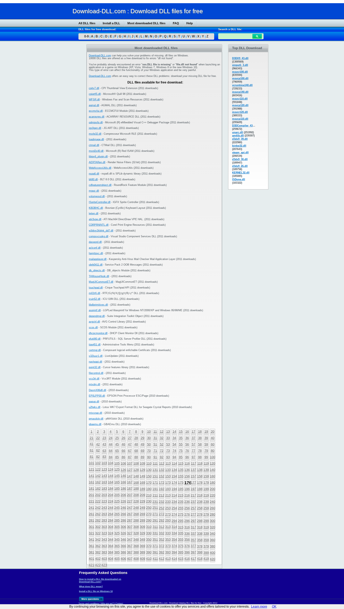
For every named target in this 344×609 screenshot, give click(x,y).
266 (123, 514)
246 (123, 507)
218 (199, 495)
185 (117, 488)
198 (199, 489)
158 (199, 476)
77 (193, 450)
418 (199, 558)
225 (117, 501)
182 (98, 488)
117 (193, 463)
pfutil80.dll (95, 338)
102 (98, 463)
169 (142, 482)
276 (187, 514)
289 (142, 520)
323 (104, 533)
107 (129, 463)
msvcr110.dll (240, 98)
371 (155, 546)
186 (123, 488)
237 (193, 501)
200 (212, 489)
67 (130, 450)
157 (193, 476)
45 (117, 444)
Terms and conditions (88, 603)
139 (206, 470)
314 (174, 527)
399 (206, 552)
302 (98, 527)
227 (129, 501)
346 (123, 539)
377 (193, 546)
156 (187, 476)
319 (206, 527)
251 (155, 507)
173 (168, 482)
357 (193, 540)
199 (206, 489)
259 (206, 508)
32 (161, 438)
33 (168, 438)
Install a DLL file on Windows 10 (96, 591)
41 (91, 444)
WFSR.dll (94, 99)
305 (117, 527)
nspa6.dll (94, 173)
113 (168, 463)
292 (161, 520)
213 (168, 495)
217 (193, 495)
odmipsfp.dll (96, 122)
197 (193, 489)
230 (148, 501)
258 (199, 508)
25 (117, 438)
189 (142, 489)
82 (98, 456)
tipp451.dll (95, 344)
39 (206, 438)
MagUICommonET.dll (101, 281)
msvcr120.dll (240, 112)
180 (212, 482)
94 (174, 457)
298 (199, 521)
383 (104, 552)
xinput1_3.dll (240, 65)
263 (104, 514)
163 (104, 482)
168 (136, 482)
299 (206, 521)
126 (123, 470)
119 (206, 463)
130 (148, 470)
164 (110, 482)
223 (104, 501)
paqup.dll (94, 401)
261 (91, 514)
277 (193, 514)
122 (98, 469)
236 (187, 501)
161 (91, 482)
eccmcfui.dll (96, 110)
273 (168, 514)
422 (98, 565)
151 (155, 476)
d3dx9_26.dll (240, 166)
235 (180, 501)
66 (123, 450)
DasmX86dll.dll (97, 390)
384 (110, 552)
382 (98, 552)
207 (129, 495)
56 (187, 444)
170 (148, 482)
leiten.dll (93, 213)
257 (193, 508)
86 (123, 457)
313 (168, 527)
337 (193, 533)
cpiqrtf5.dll (95, 93)
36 (187, 438)
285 (117, 520)
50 (149, 444)
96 (187, 457)
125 (117, 469)
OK (274, 606)
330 (148, 533)
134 (174, 470)
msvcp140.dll (240, 91)
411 (155, 558)
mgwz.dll (94, 190)
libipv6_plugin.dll (98, 156)
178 (199, 482)
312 (161, 527)
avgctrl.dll (94, 321)
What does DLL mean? (91, 586)
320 (212, 527)
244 (110, 507)
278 (199, 514)
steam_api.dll (240, 152)
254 (174, 508)
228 (136, 501)
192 (161, 489)
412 (161, 558)
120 (212, 463)
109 (142, 463)
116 (187, 463)
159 (206, 476)
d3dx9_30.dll (240, 159)
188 (136, 488)
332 (161, 533)
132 (161, 470)
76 (187, 450)
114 (174, 463)
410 (148, 558)
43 (104, 444)
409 (142, 558)
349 (142, 539)
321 (91, 533)
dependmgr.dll (97, 316)
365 (117, 546)
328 (136, 533)
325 (117, 533)
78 (200, 450)
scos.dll (93, 327)
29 (142, 438)
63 (104, 450)
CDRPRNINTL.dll (98, 224)
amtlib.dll (238, 135)
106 (123, 463)
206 (123, 495)
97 (193, 457)
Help (189, 23)
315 (180, 527)
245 (117, 507)
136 (187, 470)
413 (168, 558)
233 (168, 501)
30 (149, 438)
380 (212, 546)
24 (110, 438)
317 (193, 527)
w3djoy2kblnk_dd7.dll (101, 230)
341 (91, 539)
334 (174, 533)
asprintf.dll (95, 310)
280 (212, 514)
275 (180, 514)
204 (110, 495)
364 (110, 546)
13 (168, 431)
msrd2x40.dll (96, 150)
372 (161, 546)
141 (91, 476)
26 (123, 438)
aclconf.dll (95, 247)
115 (180, 463)
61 (91, 450)
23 (104, 438)
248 (136, 507)
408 (136, 558)
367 (129, 546)
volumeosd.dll (97, 196)
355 (180, 539)
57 (193, 444)
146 (123, 476)
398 (199, 552)
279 (206, 514)
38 (200, 438)
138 (199, 470)
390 (148, 552)
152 (161, 476)
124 (110, 469)
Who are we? (107, 603)
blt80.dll (93, 179)
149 (142, 476)
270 (148, 514)
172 (161, 482)
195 (180, 489)
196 (187, 489)
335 (180, 533)
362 (98, 546)
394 (174, 552)
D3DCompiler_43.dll (244, 125)
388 (136, 552)
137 (193, 470)
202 (98, 495)
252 (161, 508)
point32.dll (95, 367)
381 (91, 552)
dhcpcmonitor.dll (98, 333)
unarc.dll (237, 132)
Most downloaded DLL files (146, 23)
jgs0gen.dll (95, 128)
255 (180, 508)
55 (181, 444)
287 (129, 520)
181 (91, 488)
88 (136, 457)
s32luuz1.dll (96, 355)
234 (174, 501)
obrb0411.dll (96, 264)
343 (104, 539)
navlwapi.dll (95, 361)
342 (98, 539)
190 (148, 489)
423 (104, 565)
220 (212, 495)
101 (91, 463)
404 (110, 558)
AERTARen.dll (97, 162)
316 (187, 527)
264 (110, 514)
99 (206, 457)
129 (142, 470)
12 (161, 431)
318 (199, 527)
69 (142, 450)
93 (168, 457)
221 (91, 501)
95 (181, 457)
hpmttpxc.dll (96, 253)
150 (148, 476)
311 (155, 527)
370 (148, 546)
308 (136, 527)
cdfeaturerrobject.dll (100, 184)
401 (91, 558)
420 (212, 559)
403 (104, 558)
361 (91, 546)
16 (187, 431)
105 (117, 463)
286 (123, 520)
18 (200, 431)
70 (149, 450)
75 (181, 450)
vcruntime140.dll (242, 85)
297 (193, 521)
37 (193, 438)
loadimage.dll (96, 139)
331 (155, 533)
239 (206, 501)
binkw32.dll (239, 145)
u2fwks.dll (94, 407)
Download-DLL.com (100, 55)
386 (123, 552)
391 (155, 552)
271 (155, 514)
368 (136, 546)
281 (91, 520)
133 (168, 470)
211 (155, 495)
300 (212, 521)
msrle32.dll (95, 133)
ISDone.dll (238, 179)
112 (161, 463)
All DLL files (86, 23)
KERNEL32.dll (240, 172)
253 (168, 508)
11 (155, 431)
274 (174, 514)
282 (98, 520)
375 (180, 546)
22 (98, 438)
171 (155, 482)
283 (104, 520)
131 (155, 470)
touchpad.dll (96, 287)
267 (129, 514)
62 (98, 450)
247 (129, 507)
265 (117, 514)
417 (193, 558)
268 (136, 514)
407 (129, 558)
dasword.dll (95, 241)
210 (148, 495)
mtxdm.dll (94, 384)
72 (161, 450)
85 (117, 457)
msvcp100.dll (240, 78)
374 (174, 546)
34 (174, 438)
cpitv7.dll (94, 88)
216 (187, 495)
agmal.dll (94, 105)
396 (187, 552)
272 (161, 514)
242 (98, 507)
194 (174, 489)
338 (199, 533)
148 (136, 476)
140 (212, 470)
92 (161, 457)
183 (104, 488)
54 (174, 444)
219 (206, 495)
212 (161, 495)
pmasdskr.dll (96, 418)
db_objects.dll (97, 270)
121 (91, 469)
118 (199, 463)
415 (180, 558)
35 (181, 438)
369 (142, 546)
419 (206, 558)
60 (212, 444)
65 (117, 450)
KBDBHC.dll (96, 207)
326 (123, 533)
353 (168, 539)
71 (155, 450)
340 (212, 533)
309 (142, 527)
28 (136, 438)
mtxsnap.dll (95, 412)
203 (104, 495)
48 (136, 444)
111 (155, 463)
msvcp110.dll (240, 118)
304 (110, 527)
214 (174, 495)
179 (206, 482)
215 (180, 495)
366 (123, 546)
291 (155, 520)
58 (200, 444)
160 (212, 476)
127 (129, 470)
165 (117, 482)
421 (91, 565)
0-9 (86, 36)
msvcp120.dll (240, 105)
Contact (119, 603)
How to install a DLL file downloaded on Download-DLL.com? (100, 580)
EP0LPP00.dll (97, 395)
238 (199, 501)
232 (161, 501)
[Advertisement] (30, 105)
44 (110, 444)
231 (155, 501)
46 (123, 444)
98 (200, 457)
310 (148, 527)
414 (174, 558)
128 (136, 470)
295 (180, 521)
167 (129, 482)
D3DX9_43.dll (240, 58)
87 (130, 457)
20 (212, 431)
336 (187, 533)
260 (212, 508)
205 (117, 495)
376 (187, 546)
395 (180, 552)
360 (212, 540)
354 (174, 539)
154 (174, 476)
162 (98, 482)
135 (180, 470)
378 (199, 546)
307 (129, 527)
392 (161, 552)
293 (168, 520)
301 (91, 527)
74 (174, 450)
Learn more (259, 606)
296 (187, 521)
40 (212, 438)
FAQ (176, 23)
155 (180, 476)
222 (98, 501)
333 (168, 533)
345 (117, 539)
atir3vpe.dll (95, 219)
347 (129, 539)
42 (98, 444)
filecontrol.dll (96, 373)
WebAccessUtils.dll (100, 167)
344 (110, 539)
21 (91, 438)
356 (187, 539)
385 (117, 552)
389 (142, 552)
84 (110, 457)
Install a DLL (111, 23)
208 (136, 495)
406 (123, 558)
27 (130, 438)
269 (142, 514)
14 (174, 431)
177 (193, 482)
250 (148, 507)
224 (110, 501)
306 (123, 527)
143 (104, 476)
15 (181, 431)
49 (142, 444)
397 (193, 552)
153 (168, 476)
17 (193, 431)
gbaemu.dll (95, 424)
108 (136, 463)
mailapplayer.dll (98, 259)
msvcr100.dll (240, 71)
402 (98, 558)
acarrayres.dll (96, 116)
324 (110, 533)
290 (148, 520)
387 (129, 552)
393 (168, 552)
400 (212, 552)
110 (148, 463)
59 (206, 444)
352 (161, 539)
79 (206, 450)
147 (129, 476)
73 (168, 450)
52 (161, 444)
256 (187, 508)
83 (104, 456)
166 (123, 482)
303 (104, 527)
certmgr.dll (95, 350)
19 (206, 431)
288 (136, 520)
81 (91, 456)
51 (155, 444)
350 (148, 539)
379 (206, 546)
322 (98, 533)
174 (174, 482)
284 (110, 520)
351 (155, 539)
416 (187, 558)
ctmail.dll (94, 145)
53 (168, 444)
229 (142, 501)
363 (104, 546)
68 (136, 450)
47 (130, 444)
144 (110, 476)
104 (110, 463)
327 (129, 533)
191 (155, 489)
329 (142, 533)
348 (136, 539)
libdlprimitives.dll (98, 304)
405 (117, 558)
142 (98, 476)
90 (149, 457)
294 (174, 521)
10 (149, 431)
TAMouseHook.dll (99, 276)
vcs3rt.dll (94, 378)
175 (180, 482)
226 (123, 501)
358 (199, 540)
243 (104, 507)
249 (142, 507)
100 (212, 457)
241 (91, 507)
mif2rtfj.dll (94, 293)
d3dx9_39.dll (240, 138)
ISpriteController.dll (99, 202)
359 (206, 540)
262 (98, 514)
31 (155, 438)
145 (117, 476)
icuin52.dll (94, 298)
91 (155, 457)
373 (168, 546)
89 (142, 457)
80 (212, 450)
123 (104, 469)
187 (129, 488)
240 (212, 501)
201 (91, 495)
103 (104, 463)
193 (168, 489)
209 (142, 495)
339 (206, 533)
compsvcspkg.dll (98, 236)
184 (110, 488)
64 (110, 450)
